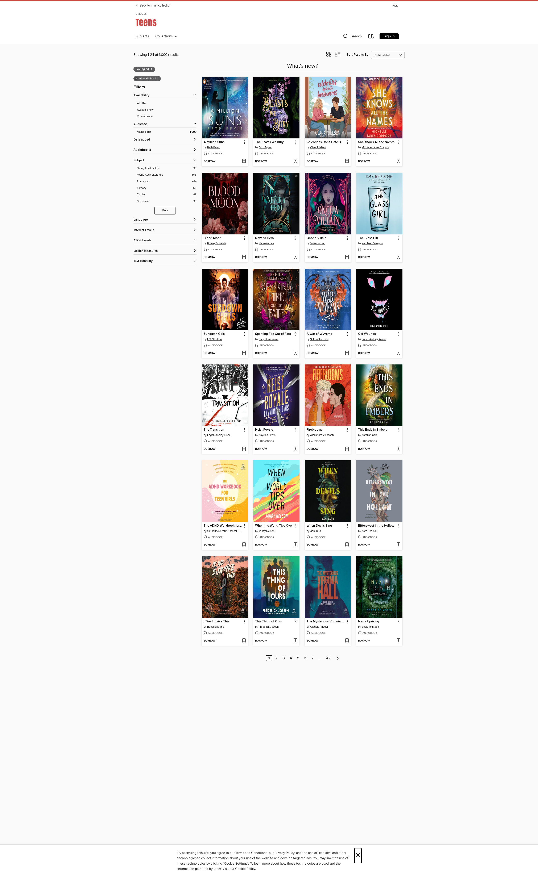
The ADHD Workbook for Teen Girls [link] (223, 526)
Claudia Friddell (319, 627)
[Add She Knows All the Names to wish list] (398, 161)
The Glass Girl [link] (368, 238)
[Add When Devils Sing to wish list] (346, 545)
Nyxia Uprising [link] (368, 621)
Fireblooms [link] (314, 430)
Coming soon (145, 116)
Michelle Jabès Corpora (375, 147)
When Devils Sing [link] (319, 526)
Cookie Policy (245, 869)
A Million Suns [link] (214, 142)
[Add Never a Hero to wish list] (295, 257)
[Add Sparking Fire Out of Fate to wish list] (295, 353)
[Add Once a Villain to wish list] (346, 257)
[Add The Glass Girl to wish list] (398, 257)
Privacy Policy (284, 853)
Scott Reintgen (370, 627)
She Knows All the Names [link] (376, 142)
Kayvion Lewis (267, 435)
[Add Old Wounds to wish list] (398, 353)
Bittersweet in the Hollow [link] (376, 526)
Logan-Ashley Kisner (374, 339)
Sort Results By (357, 55)
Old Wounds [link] (367, 334)
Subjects (142, 36)
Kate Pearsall (369, 531)
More (165, 210)
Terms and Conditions (251, 853)
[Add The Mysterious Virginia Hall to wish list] (346, 641)
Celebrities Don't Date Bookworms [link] (326, 142)
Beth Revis (213, 147)
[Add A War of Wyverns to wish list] (346, 353)
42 (328, 658)
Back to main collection (155, 6)
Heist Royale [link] (264, 430)
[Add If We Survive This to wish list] (244, 641)
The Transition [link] (214, 430)
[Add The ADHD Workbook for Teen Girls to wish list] (244, 545)
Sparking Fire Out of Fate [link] (273, 334)
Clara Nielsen (318, 147)
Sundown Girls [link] (214, 334)
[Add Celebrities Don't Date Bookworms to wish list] (346, 161)
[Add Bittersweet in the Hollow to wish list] (398, 545)
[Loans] (371, 37)
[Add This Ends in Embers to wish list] (398, 449)
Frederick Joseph (269, 627)
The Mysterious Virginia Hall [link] (326, 621)
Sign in (389, 36)
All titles (141, 103)
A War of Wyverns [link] (319, 334)
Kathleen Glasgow (372, 243)
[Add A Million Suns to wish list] (244, 161)
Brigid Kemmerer (268, 339)
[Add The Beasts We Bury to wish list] (295, 161)
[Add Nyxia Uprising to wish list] (398, 641)
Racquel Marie (215, 627)
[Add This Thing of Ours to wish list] (295, 641)
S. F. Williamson (319, 339)
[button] (352, 37)
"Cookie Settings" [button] (235, 863)
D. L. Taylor (265, 147)
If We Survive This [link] (216, 621)
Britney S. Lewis (216, 243)
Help (395, 5)
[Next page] (338, 658)
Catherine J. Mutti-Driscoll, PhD (225, 531)
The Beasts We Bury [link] (269, 142)
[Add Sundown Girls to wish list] (244, 353)
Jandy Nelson (266, 531)
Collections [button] (164, 36)
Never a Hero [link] (264, 238)
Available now (145, 110)
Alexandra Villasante (322, 435)
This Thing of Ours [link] (268, 621)
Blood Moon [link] (213, 238)
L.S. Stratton (214, 339)
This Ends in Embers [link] (372, 430)
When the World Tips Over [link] (274, 526)
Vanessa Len (266, 243)
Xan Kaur (315, 531)
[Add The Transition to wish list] (244, 449)
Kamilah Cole (369, 435)
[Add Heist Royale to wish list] (295, 449)
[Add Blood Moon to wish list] (244, 257)
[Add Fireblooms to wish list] (346, 449)
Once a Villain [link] (316, 238)
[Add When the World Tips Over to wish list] (295, 545)
